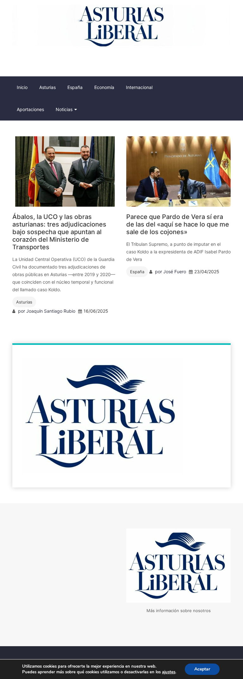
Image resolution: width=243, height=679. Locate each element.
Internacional (139, 87)
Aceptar (202, 669)
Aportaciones (30, 109)
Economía (104, 87)
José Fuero (174, 271)
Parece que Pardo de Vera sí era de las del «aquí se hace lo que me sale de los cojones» (177, 224)
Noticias (64, 109)
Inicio (22, 87)
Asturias (47, 87)
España (75, 87)
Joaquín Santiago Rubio (50, 311)
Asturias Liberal (30, 61)
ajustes (168, 672)
